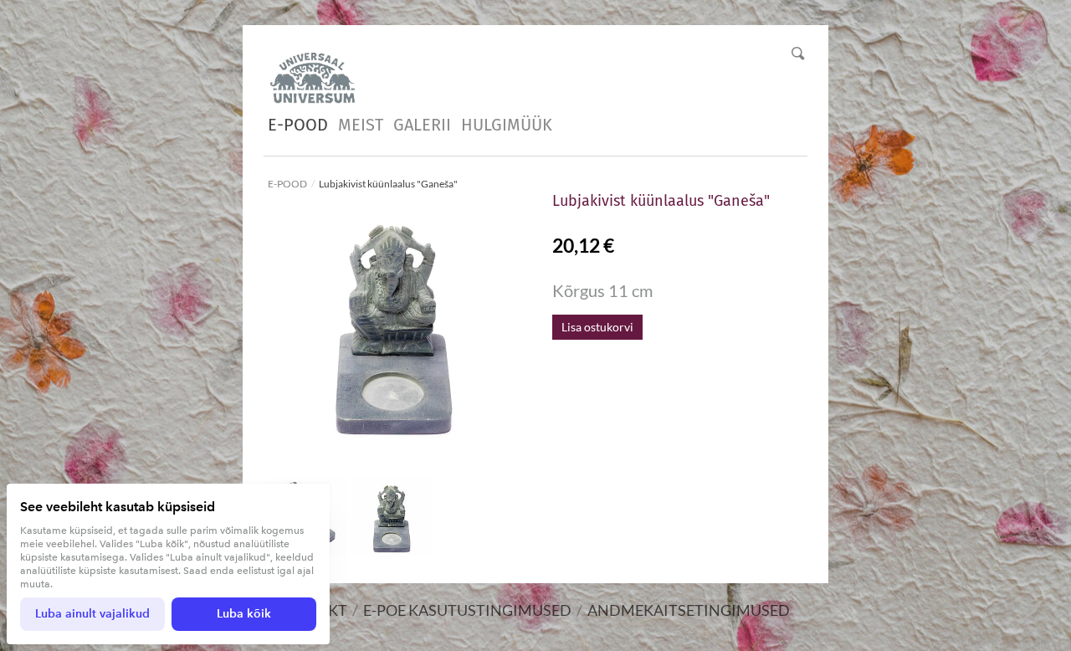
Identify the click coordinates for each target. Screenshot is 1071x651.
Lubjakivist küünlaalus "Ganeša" (388, 183)
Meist (360, 125)
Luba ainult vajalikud (92, 614)
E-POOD (298, 125)
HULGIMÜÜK (506, 125)
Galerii (422, 125)
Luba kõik (244, 614)
